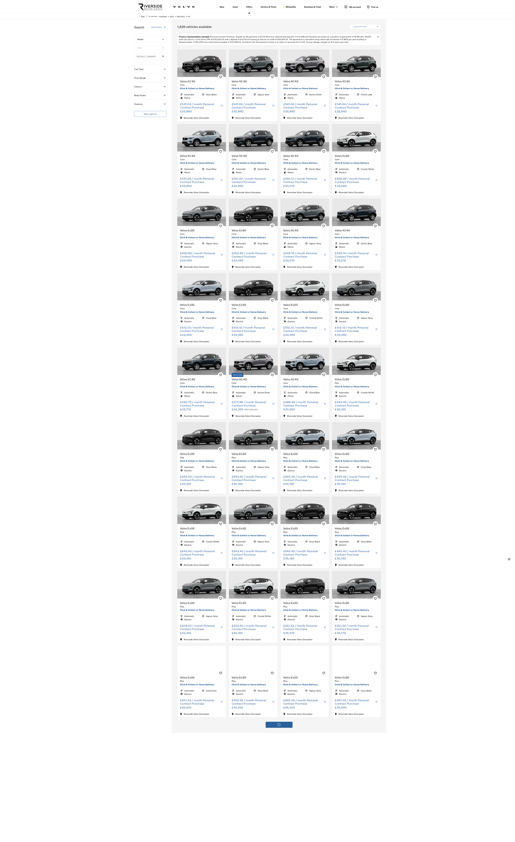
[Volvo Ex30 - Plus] (356, 361)
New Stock (181, 16)
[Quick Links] (509, 559)
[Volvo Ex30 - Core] (356, 137)
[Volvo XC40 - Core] (201, 63)
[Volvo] (183, 7)
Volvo (172, 16)
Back (143, 16)
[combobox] (150, 39)
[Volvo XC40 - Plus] (201, 734)
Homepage (163, 16)
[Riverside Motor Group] (150, 6)
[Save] (220, 77)
